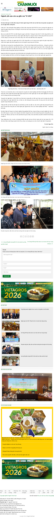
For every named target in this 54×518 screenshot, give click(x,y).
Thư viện (48, 491)
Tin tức (5, 491)
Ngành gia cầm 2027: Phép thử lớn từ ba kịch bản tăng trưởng (15, 163)
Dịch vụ (40, 491)
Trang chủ (1, 491)
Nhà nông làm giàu (24, 491)
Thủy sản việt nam (41, 495)
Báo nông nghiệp (50, 495)
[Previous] (2, 387)
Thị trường (10, 491)
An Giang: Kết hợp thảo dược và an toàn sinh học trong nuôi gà (15, 197)
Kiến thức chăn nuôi (32, 491)
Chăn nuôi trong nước (6, 14)
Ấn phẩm (44, 491)
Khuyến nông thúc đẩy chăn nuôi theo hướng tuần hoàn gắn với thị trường (18, 230)
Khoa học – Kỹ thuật (17, 491)
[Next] (52, 387)
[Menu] (2, 3)
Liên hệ (52, 491)
